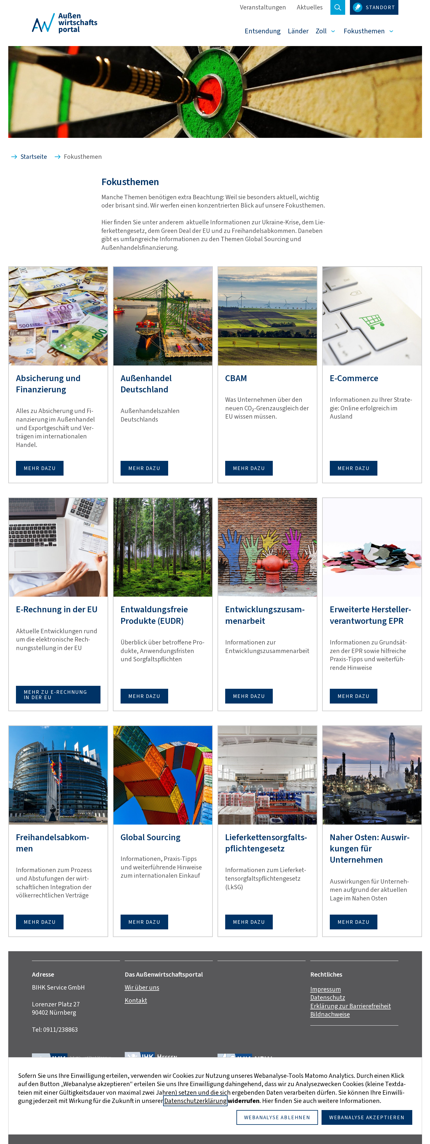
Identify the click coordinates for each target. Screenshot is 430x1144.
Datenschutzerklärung (195, 1100)
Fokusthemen (364, 31)
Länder (298, 31)
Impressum (325, 989)
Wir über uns (142, 987)
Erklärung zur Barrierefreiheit (350, 1006)
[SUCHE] (337, 7)
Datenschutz (327, 997)
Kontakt (136, 1000)
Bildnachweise (330, 1014)
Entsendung (263, 31)
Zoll (321, 31)
